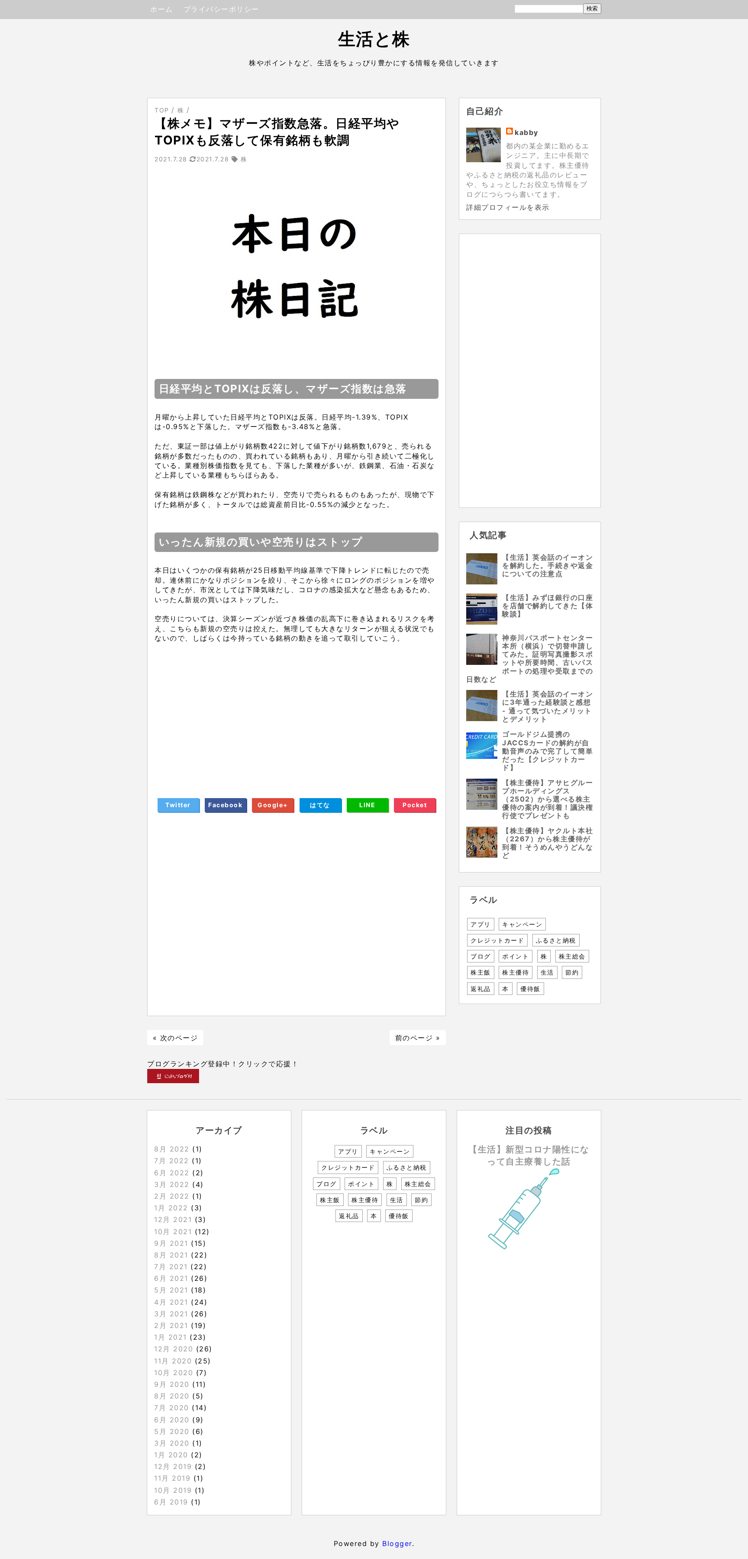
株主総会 (572, 956)
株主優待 (515, 972)
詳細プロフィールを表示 (508, 207)
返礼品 (481, 988)
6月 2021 (171, 1278)
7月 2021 (171, 1266)
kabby (526, 132)
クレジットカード (497, 940)
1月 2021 (170, 1337)
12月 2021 (173, 1219)
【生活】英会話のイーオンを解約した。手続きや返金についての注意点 (547, 565)
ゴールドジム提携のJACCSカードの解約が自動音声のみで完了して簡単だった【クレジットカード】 (547, 751)
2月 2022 (172, 1196)
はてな (320, 804)
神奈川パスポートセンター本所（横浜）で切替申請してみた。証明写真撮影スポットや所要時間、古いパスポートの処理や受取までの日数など (529, 658)
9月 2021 (171, 1243)
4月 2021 (171, 1302)
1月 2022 (171, 1207)
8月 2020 (172, 1396)
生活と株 (374, 38)
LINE (367, 804)
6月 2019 (171, 1502)
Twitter (178, 804)
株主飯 (481, 972)
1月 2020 (171, 1454)
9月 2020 (172, 1384)
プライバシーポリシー (221, 9)
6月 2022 (172, 1172)
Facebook (225, 804)
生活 (547, 972)
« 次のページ (175, 1037)
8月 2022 (172, 1149)
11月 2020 (173, 1361)
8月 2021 (171, 1255)
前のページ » (418, 1037)
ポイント (515, 956)
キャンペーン (522, 924)
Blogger (397, 1543)
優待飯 (530, 988)
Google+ (273, 804)
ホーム (161, 9)
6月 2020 (172, 1419)
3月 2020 (172, 1443)
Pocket (415, 804)
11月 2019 (172, 1478)
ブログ (481, 956)
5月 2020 (172, 1431)
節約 (572, 972)
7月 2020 (171, 1407)
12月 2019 (173, 1466)
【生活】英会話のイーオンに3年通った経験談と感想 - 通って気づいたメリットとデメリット (547, 706)
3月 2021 (171, 1313)
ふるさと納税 (556, 940)
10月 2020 (173, 1372)
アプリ (481, 924)
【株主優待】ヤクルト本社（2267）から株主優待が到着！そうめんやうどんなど (547, 843)
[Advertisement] (296, 713)
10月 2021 (173, 1231)
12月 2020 (173, 1348)
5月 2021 (171, 1290)
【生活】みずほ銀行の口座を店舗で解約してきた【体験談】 (547, 605)
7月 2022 (171, 1160)
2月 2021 (171, 1325)
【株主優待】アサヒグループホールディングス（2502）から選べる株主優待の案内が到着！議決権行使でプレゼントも (547, 799)
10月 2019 (173, 1490)
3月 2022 (172, 1184)
